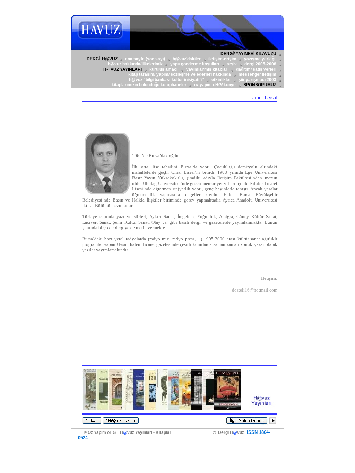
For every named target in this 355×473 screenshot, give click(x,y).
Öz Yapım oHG (102, 432)
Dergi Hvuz (230, 432)
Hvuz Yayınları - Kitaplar (145, 432)
